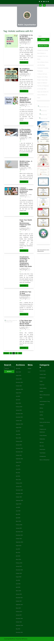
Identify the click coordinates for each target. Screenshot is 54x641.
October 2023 (19, 385)
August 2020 (18, 503)
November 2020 (19, 493)
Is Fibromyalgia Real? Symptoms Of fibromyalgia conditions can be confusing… (26, 132)
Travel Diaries (42, 452)
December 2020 (19, 490)
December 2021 (19, 448)
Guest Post (42, 384)
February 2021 (19, 483)
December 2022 (19, 413)
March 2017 (18, 608)
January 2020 (19, 528)
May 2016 (18, 628)
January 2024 (19, 378)
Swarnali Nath (23, 328)
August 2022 (18, 427)
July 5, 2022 (23, 167)
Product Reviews (43, 435)
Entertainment (43, 377)
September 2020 (19, 500)
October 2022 (19, 420)
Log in (29, 371)
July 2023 (18, 396)
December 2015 (19, 632)
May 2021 (18, 472)
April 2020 (18, 517)
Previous (6, 353)
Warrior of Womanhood (44, 459)
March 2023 (18, 403)
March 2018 (18, 590)
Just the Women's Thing (45, 401)
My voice (41, 411)
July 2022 (18, 431)
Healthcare (42, 404)
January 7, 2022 (24, 327)
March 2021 (18, 479)
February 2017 (19, 611)
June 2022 (18, 434)
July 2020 (18, 507)
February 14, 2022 (25, 228)
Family (41, 381)
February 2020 (19, 524)
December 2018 (19, 569)
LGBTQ (41, 415)
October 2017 (19, 601)
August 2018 (18, 576)
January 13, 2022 (24, 296)
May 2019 (18, 552)
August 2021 (18, 462)
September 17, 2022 (25, 41)
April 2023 (18, 399)
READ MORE (24, 63)
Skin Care (42, 445)
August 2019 (18, 545)
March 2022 (18, 437)
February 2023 (19, 406)
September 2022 (19, 424)
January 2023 (19, 410)
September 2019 (19, 542)
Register (29, 368)
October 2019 (19, 538)
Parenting (42, 418)
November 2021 (19, 451)
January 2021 (19, 486)
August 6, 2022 (24, 104)
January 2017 (19, 615)
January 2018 (19, 594)
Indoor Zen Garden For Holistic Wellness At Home (43, 94)
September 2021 (19, 458)
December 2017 (19, 597)
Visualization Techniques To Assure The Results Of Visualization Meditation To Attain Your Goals (26, 261)
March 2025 (18, 371)
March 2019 (18, 559)
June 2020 (18, 510)
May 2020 (18, 514)
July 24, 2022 (24, 137)
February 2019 (19, 562)
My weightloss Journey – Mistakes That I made (26, 70)
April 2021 (18, 476)
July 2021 (18, 465)
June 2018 (18, 583)
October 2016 (19, 621)
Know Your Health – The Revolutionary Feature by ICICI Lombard (26, 223)
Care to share (42, 370)
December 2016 (19, 618)
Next (20, 353)
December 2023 (19, 382)
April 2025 (18, 368)
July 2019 (18, 549)
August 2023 (18, 392)
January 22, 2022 (24, 268)
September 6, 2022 (25, 73)
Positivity (41, 425)
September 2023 (19, 389)
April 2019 (18, 555)
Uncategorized (43, 456)
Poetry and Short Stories (45, 422)
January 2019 (19, 566)
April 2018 (18, 587)
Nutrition (41, 391)
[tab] (40, 5)
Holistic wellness (43, 388)
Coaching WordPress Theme (11, 638)
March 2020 (18, 521)
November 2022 (19, 417)
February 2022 (19, 441)
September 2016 (19, 625)
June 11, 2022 (24, 194)
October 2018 (19, 573)
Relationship (42, 438)
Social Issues (42, 449)
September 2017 (19, 604)
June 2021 (18, 469)
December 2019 (19, 531)
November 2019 (19, 535)
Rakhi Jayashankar (27, 25)
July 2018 (18, 580)
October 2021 (19, 455)
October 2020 (19, 496)
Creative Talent (43, 374)
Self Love (42, 442)
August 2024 (18, 375)
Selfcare (41, 408)
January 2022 (19, 444)
